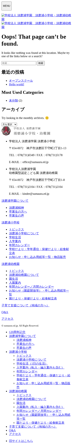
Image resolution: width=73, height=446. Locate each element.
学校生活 (15, 237)
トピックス (16, 229)
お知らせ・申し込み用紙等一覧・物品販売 (37, 257)
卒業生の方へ (18, 211)
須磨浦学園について (14, 200)
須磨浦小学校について (24, 233)
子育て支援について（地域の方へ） (25, 305)
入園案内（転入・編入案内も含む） (40, 406)
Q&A (4, 312)
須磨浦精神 (16, 207)
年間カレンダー (19, 245)
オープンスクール (21, 80)
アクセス (7, 318)
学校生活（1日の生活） (32, 363)
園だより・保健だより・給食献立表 (33, 298)
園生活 (13, 278)
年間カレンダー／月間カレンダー (31, 286)
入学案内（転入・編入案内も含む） (40, 367)
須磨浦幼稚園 (10, 263)
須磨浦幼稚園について (24, 274)
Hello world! (16, 84)
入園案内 (15, 282)
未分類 (13, 100)
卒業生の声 (16, 215)
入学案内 (15, 241)
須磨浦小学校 (10, 222)
